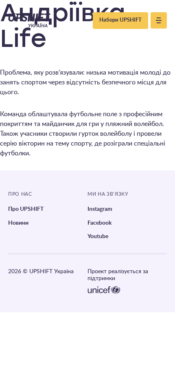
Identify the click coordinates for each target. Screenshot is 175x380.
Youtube (98, 236)
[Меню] (159, 20)
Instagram (100, 209)
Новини (18, 223)
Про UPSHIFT (26, 209)
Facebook (100, 223)
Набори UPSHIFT (120, 20)
